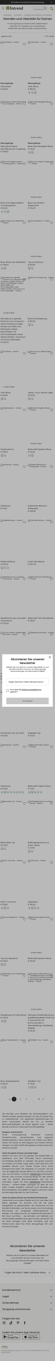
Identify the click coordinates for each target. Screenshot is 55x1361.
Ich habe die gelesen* (25, 691)
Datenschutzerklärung (31, 689)
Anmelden (27, 701)
